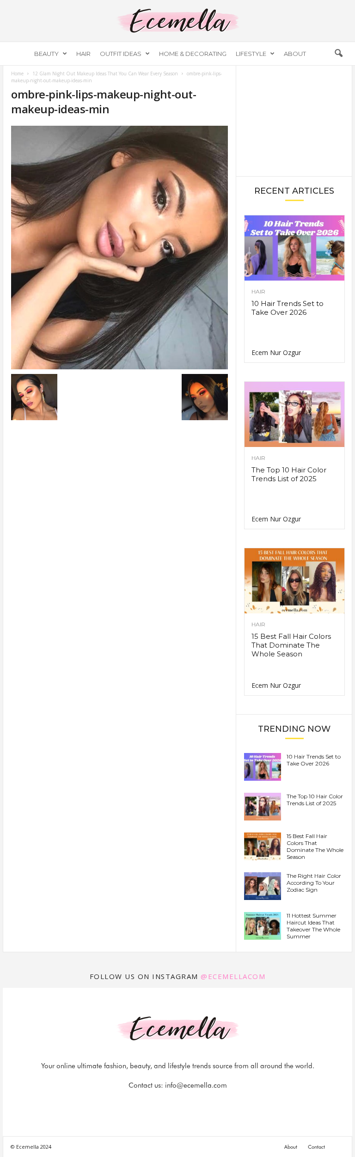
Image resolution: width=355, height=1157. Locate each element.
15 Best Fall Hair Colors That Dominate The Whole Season (291, 645)
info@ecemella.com (196, 1085)
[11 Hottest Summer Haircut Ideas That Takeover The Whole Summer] (262, 926)
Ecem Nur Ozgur (276, 352)
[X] (189, 1103)
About (295, 53)
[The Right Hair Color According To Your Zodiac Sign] (262, 886)
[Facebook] (146, 1103)
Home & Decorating (192, 53)
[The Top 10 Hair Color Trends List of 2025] (294, 414)
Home (17, 73)
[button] (338, 53)
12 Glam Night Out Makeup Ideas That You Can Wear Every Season (105, 73)
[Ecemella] (177, 21)
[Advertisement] (294, 120)
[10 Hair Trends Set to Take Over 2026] (294, 248)
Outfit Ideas (120, 53)
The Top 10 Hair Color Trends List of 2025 (288, 474)
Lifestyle (251, 53)
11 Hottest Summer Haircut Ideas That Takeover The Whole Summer (313, 926)
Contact (316, 1147)
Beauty (46, 53)
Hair (83, 53)
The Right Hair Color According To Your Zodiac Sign (314, 882)
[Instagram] (167, 1103)
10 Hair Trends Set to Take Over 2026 (287, 308)
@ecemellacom (233, 976)
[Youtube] (209, 1103)
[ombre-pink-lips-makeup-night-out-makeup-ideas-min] (119, 247)
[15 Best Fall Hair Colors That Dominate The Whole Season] (294, 580)
